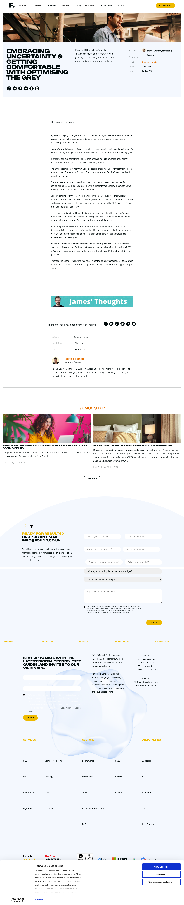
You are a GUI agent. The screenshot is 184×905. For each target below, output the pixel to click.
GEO (144, 776)
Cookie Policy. (125, 612)
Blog (79, 5)
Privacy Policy (114, 612)
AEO (144, 808)
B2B (84, 824)
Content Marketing (53, 760)
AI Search (146, 760)
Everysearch (106, 5)
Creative (49, 808)
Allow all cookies (161, 867)
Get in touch (165, 5)
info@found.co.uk (41, 540)
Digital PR (27, 808)
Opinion (145, 62)
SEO (25, 760)
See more (92, 478)
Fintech (119, 776)
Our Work (51, 5)
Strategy (49, 776)
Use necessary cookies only (161, 882)
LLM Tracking (148, 824)
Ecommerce (88, 760)
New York (146, 678)
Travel (85, 792)
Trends (153, 62)
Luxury (118, 792)
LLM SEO (146, 792)
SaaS (117, 760)
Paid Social (28, 792)
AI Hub (120, 5)
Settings (39, 900)
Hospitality (87, 776)
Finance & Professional (93, 808)
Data (47, 792)
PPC (25, 776)
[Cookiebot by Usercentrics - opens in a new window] (17, 900)
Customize (160, 874)
